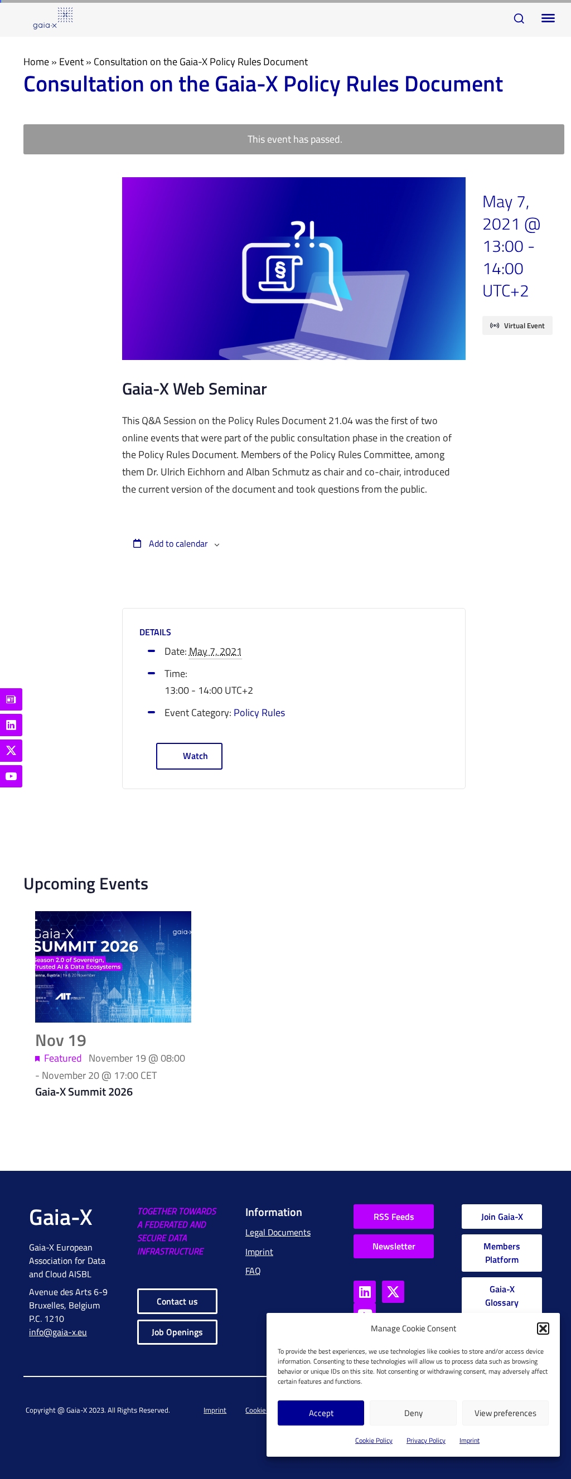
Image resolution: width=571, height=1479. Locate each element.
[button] (543, 1328)
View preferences (505, 1413)
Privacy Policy (426, 1440)
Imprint (469, 1440)
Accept (321, 1413)
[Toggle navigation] (546, 18)
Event (71, 61)
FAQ (253, 1270)
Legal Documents (278, 1232)
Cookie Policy (374, 1440)
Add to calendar (177, 543)
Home (36, 61)
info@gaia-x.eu (58, 1332)
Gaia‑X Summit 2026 (84, 1091)
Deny (413, 1413)
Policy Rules (259, 712)
